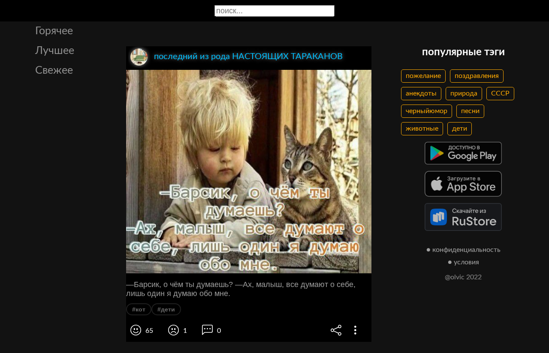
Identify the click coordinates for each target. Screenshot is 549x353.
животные (422, 128)
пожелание (423, 75)
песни (470, 111)
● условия (463, 262)
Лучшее (54, 50)
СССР (500, 93)
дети (459, 128)
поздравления (477, 75)
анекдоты (421, 93)
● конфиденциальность (463, 249)
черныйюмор (426, 111)
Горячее (54, 31)
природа (463, 93)
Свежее (54, 70)
